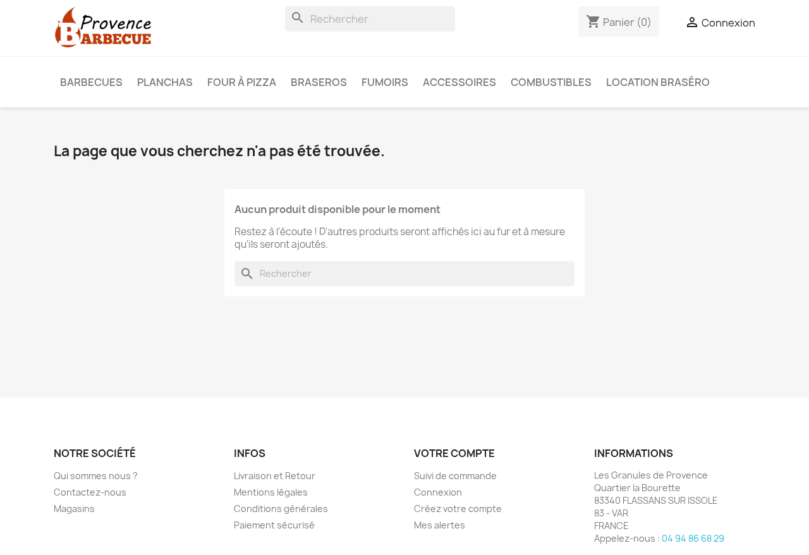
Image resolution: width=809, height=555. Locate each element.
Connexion (438, 492)
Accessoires (459, 82)
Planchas (165, 82)
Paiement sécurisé (274, 525)
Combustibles (551, 82)
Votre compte (454, 453)
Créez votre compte (458, 509)
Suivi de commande (455, 476)
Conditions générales (281, 509)
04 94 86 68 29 (693, 538)
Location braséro (658, 82)
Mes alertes (439, 525)
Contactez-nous (90, 492)
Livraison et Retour (274, 476)
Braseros (319, 82)
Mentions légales (271, 492)
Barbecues (91, 82)
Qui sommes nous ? (96, 476)
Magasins (74, 509)
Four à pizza (241, 82)
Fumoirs (385, 82)
